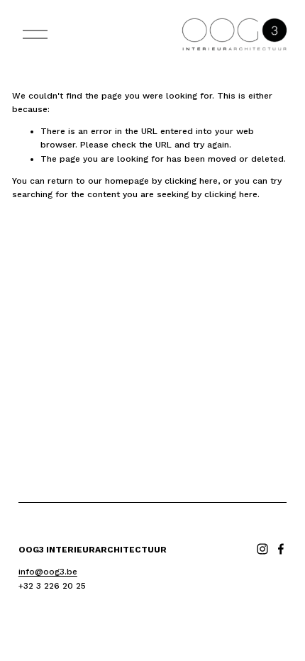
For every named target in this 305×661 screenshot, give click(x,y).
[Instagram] (262, 549)
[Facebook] (281, 549)
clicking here (191, 181)
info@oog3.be (47, 572)
